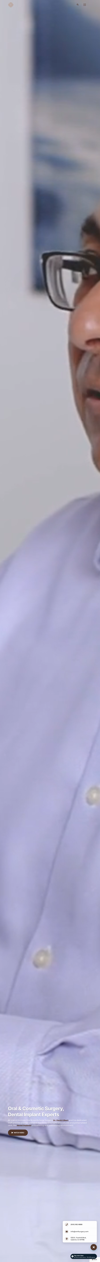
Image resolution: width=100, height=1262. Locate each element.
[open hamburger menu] (84, 4)
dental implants (24, 1125)
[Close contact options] (94, 1247)
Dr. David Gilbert (60, 1120)
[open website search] (79, 4)
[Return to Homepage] (10, 4)
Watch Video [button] (19, 1133)
